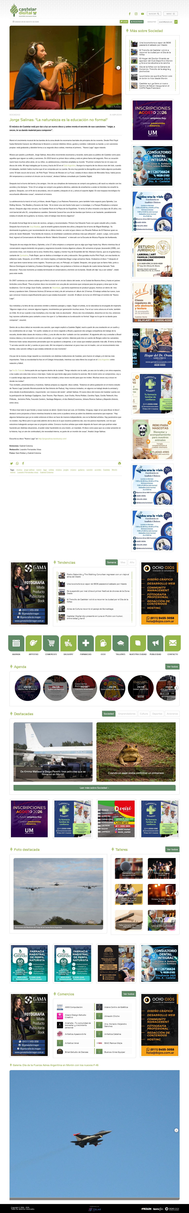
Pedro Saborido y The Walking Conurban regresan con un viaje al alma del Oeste (98, 575)
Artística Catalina (112, 1034)
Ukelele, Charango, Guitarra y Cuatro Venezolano (129, 900)
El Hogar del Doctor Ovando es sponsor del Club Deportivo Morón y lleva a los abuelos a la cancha (156, 60)
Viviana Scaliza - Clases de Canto (161, 900)
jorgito (66, 470)
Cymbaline (24, 255)
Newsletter (151, 22)
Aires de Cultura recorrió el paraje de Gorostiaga (90, 608)
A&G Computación (74, 1007)
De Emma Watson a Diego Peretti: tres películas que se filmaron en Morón (53, 773)
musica (19, 470)
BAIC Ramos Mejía (113, 1043)
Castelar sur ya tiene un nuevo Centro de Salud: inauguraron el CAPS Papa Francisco (154, 85)
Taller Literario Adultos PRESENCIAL (129, 926)
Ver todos (172, 666)
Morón (114, 470)
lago (45, 470)
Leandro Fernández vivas (27, 472)
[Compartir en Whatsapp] (17, 464)
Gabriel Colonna (46, 472)
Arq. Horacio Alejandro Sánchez (115, 1024)
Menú (169, 14)
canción (89, 470)
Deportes (157, 713)
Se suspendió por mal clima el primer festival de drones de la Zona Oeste (98, 592)
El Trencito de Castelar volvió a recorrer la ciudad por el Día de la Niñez (155, 52)
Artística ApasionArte (75, 1034)
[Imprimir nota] (119, 464)
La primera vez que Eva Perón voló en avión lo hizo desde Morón (155, 77)
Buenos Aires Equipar (114, 1052)
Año (132, 562)
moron (12, 472)
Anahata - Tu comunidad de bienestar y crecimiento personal (78, 1025)
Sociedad (109, 713)
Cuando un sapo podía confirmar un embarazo (136, 772)
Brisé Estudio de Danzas (76, 1052)
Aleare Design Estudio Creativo (75, 1016)
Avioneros (172, 713)
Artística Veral (72, 1043)
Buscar (152, 14)
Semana (111, 562)
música (59, 470)
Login (124, 22)
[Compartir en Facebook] (23, 464)
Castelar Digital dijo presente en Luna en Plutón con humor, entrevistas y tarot (95, 617)
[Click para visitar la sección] (16, 643)
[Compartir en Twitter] (11, 464)
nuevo (38, 470)
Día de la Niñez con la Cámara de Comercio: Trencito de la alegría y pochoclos (155, 69)
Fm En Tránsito (18, 370)
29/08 (27, 688)
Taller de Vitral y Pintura (161, 926)
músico (73, 470)
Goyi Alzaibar (35, 227)
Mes (123, 562)
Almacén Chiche (111, 1016)
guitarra (81, 470)
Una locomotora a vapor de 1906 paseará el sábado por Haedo (155, 43)
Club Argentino (70, 165)
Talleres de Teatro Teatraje (161, 874)
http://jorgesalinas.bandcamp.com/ (52, 439)
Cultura (144, 713)
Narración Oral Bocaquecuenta (128, 874)
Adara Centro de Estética (116, 1007)
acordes (98, 470)
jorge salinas (29, 470)
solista (51, 470)
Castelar (106, 470)
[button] (118, 68)
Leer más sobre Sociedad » (94, 787)
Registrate (138, 22)
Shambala (56, 288)
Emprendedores (126, 713)
